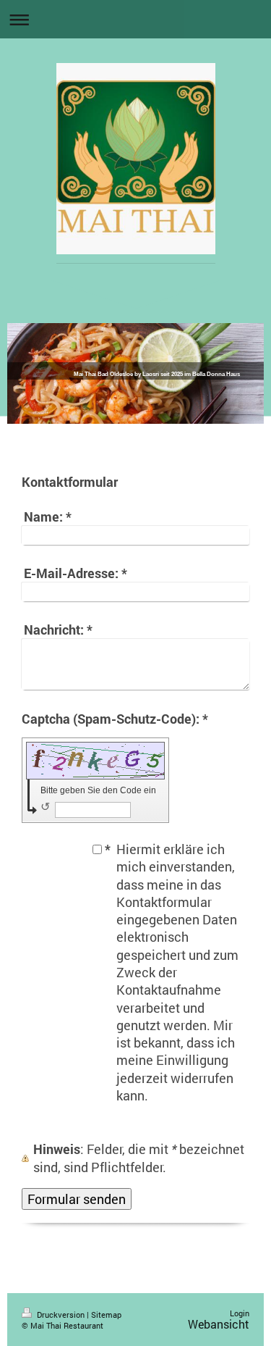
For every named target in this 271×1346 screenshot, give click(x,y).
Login (239, 1313)
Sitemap (106, 1314)
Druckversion (61, 1314)
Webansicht (218, 1324)
